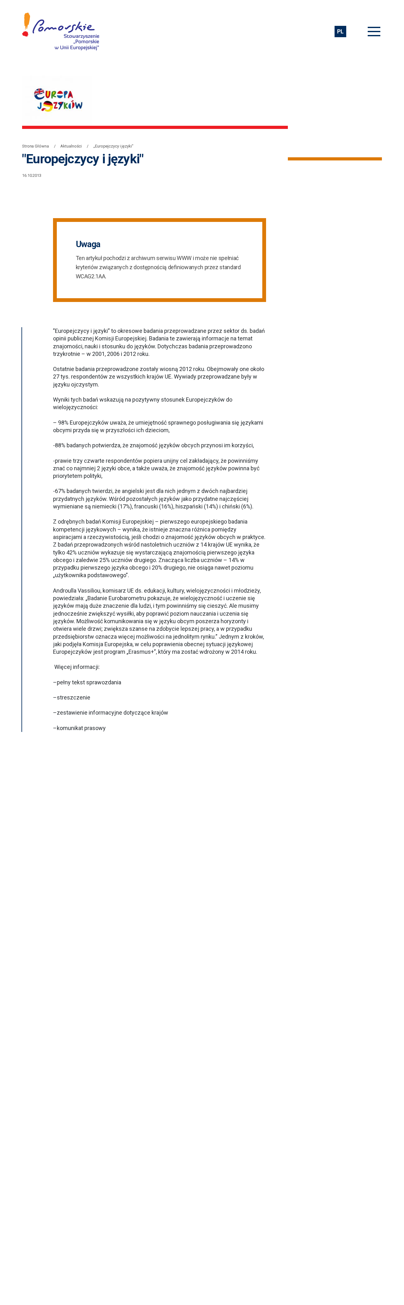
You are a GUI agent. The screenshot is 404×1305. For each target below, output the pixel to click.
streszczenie (73, 697)
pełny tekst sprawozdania (89, 682)
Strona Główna (35, 146)
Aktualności (71, 146)
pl (340, 31)
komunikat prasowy (81, 728)
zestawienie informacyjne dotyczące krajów (112, 712)
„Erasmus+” (141, 651)
